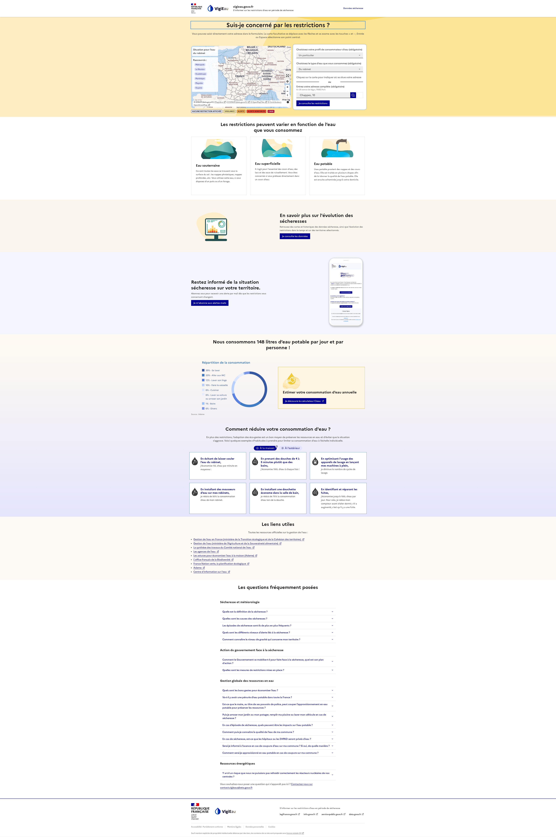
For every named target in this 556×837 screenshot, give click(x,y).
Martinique (200, 78)
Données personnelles (254, 827)
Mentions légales (234, 827)
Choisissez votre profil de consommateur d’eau (329, 49)
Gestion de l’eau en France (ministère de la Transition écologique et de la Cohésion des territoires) (247, 539)
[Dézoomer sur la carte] (287, 91)
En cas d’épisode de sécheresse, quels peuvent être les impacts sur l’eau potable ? (267, 725)
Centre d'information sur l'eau (210, 571)
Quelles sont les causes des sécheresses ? (244, 618)
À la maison (267, 448)
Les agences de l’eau (204, 551)
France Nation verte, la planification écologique (219, 563)
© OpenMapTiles (257, 102)
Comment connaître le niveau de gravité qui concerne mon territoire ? (261, 639)
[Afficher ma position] (287, 81)
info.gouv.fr (311, 814)
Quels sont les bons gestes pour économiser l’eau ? (250, 690)
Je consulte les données (295, 236)
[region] (241, 77)
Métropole (199, 64)
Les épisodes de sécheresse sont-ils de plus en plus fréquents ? (256, 625)
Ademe (199, 567)
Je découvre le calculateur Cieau (303, 401)
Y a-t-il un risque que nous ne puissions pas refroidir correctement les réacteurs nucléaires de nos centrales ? (275, 774)
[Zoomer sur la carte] (287, 87)
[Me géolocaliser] (360, 95)
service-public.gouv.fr (332, 814)
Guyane (198, 88)
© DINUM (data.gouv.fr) (237, 102)
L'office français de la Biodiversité (211, 559)
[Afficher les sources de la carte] (288, 102)
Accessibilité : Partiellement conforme (207, 827)
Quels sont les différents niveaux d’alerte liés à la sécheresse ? (256, 632)
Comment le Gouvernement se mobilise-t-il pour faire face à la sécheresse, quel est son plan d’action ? (273, 661)
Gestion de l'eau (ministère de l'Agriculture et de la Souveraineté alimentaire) (235, 543)
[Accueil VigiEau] (225, 811)
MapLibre (219, 102)
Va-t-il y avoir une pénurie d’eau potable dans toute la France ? (257, 697)
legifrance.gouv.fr (288, 814)
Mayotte (199, 83)
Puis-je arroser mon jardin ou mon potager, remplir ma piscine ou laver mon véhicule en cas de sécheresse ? (274, 716)
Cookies (271, 827)
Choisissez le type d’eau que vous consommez (328, 63)
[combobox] (323, 95)
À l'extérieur (292, 448)
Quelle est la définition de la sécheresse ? (244, 611)
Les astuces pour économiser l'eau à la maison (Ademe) (223, 555)
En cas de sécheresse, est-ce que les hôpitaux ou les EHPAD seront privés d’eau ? (266, 739)
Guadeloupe (200, 74)
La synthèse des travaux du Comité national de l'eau (222, 547)
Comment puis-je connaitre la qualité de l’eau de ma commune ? (258, 732)
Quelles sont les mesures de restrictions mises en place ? (253, 670)
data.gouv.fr (356, 814)
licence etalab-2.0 (294, 833)
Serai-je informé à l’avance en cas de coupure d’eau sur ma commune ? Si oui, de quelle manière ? (276, 746)
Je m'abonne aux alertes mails (209, 303)
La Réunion (200, 69)
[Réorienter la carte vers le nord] (287, 95)
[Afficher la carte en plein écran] (287, 76)
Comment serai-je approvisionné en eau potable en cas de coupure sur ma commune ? (270, 753)
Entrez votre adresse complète (320, 86)
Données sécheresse (353, 8)
